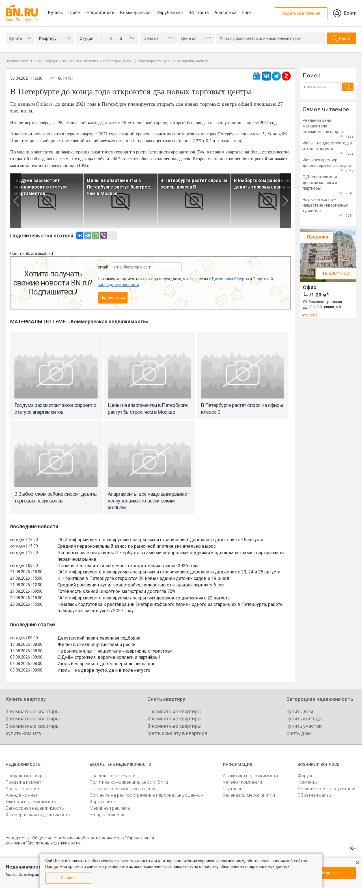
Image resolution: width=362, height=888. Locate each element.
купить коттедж (304, 719)
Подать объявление (301, 13)
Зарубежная (170, 12)
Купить (55, 12)
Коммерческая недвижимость (38, 814)
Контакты (308, 782)
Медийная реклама (110, 808)
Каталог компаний (242, 782)
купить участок (304, 726)
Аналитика (225, 12)
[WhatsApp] (95, 235)
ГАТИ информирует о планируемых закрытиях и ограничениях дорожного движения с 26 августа (160, 539)
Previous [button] (15, 200)
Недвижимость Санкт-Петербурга (32, 61)
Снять (74, 12)
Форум (305, 775)
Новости (89, 61)
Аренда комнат (22, 795)
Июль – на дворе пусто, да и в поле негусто (103, 670)
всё (171, 38)
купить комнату (24, 733)
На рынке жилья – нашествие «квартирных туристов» (114, 651)
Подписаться (112, 297)
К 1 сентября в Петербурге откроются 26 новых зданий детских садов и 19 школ (143, 578)
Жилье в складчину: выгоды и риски (96, 644)
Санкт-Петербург (19, 20)
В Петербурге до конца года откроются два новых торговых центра (154, 61)
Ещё (246, 12)
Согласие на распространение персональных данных (147, 795)
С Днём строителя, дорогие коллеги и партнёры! (108, 657)
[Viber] (103, 235)
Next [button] (285, 200)
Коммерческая (136, 12)
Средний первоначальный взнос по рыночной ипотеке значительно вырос (136, 546)
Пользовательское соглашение (123, 788)
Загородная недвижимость (35, 808)
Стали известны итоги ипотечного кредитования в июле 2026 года (128, 565)
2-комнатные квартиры (33, 719)
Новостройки (100, 12)
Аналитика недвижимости (250, 775)
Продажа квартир (24, 775)
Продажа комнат (23, 782)
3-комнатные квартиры (33, 726)
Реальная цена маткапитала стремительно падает (323, 126)
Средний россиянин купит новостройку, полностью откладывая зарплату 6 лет (140, 585)
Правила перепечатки (112, 775)
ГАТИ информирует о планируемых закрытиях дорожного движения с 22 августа (143, 598)
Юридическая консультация (327, 788)
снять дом (298, 733)
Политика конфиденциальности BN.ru (129, 782)
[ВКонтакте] (79, 235)
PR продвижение (108, 814)
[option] (47, 200)
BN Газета (198, 12)
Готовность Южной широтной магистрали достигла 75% (116, 591)
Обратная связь (314, 795)
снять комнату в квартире (177, 733)
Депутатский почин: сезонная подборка (98, 638)
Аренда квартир (22, 788)
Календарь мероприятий (249, 795)
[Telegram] (87, 235)
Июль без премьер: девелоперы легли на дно (106, 663)
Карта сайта (102, 801)
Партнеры (233, 788)
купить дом (299, 711)
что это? (309, 315)
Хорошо (68, 878)
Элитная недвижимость (31, 801)
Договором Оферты (230, 279)
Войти (350, 13)
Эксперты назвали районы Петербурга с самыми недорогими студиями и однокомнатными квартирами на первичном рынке (171, 556)
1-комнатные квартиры (33, 711)
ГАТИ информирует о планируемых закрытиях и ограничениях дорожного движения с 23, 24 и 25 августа (168, 572)
